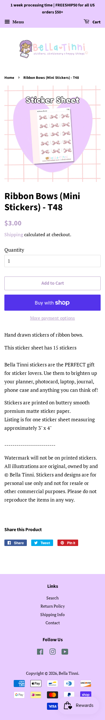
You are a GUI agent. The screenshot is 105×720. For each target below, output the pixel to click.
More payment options (52, 318)
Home (9, 77)
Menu (17, 22)
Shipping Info (52, 614)
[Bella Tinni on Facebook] (40, 652)
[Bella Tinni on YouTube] (65, 652)
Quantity (14, 249)
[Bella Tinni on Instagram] (52, 652)
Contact (53, 622)
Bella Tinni (68, 673)
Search (52, 598)
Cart (96, 22)
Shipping (13, 234)
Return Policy (53, 606)
